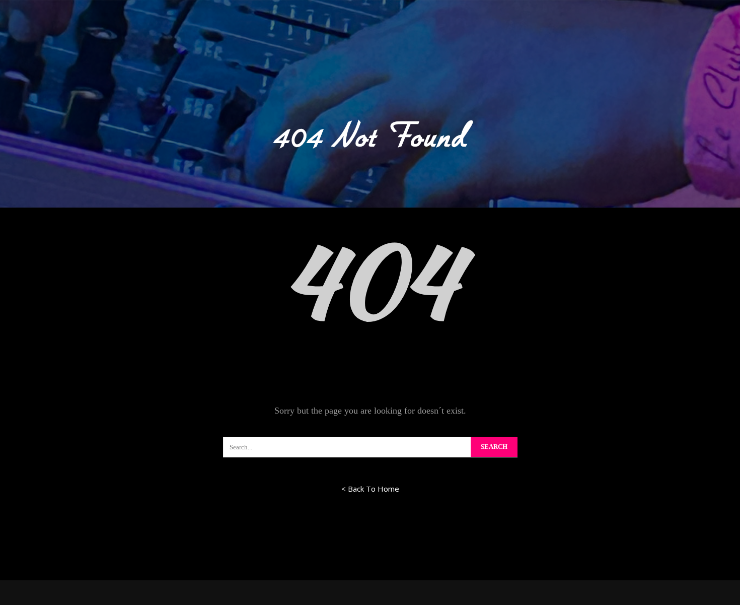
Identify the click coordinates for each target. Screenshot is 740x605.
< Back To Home (370, 489)
